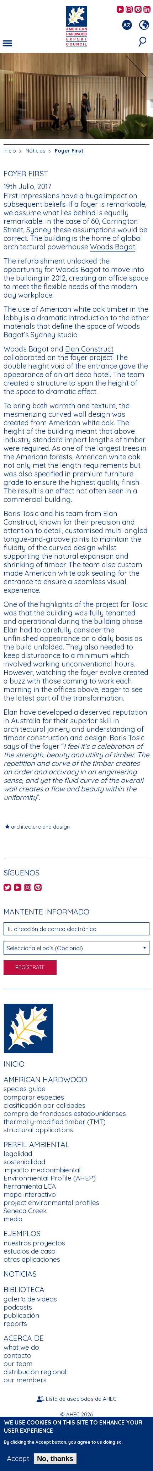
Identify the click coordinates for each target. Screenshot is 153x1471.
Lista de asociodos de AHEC (81, 1398)
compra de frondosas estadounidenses (65, 1113)
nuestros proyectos (34, 1243)
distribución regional (35, 1371)
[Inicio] (28, 1027)
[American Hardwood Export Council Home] (76, 25)
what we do (21, 1347)
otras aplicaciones (32, 1259)
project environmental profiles (51, 1202)
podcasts (18, 1307)
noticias (20, 1273)
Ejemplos (22, 1233)
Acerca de (24, 1338)
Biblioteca (24, 1289)
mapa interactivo (30, 1194)
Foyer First (69, 150)
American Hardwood (45, 1079)
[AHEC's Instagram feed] (129, 9)
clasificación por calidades (44, 1105)
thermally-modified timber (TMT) (55, 1121)
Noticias (36, 150)
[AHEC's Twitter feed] (7, 888)
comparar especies (34, 1097)
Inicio (10, 150)
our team (18, 1363)
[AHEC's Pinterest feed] (138, 9)
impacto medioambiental (42, 1170)
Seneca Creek (25, 1210)
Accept (18, 1458)
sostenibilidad (24, 1161)
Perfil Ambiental (36, 1144)
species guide (25, 1088)
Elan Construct (89, 348)
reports (15, 1323)
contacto (17, 1355)
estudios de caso (30, 1251)
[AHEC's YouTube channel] (120, 9)
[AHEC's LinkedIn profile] (147, 9)
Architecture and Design (40, 826)
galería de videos (30, 1299)
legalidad (18, 1153)
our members (25, 1380)
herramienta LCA (30, 1186)
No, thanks (55, 1458)
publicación (21, 1315)
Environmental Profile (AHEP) (50, 1178)
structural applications (38, 1130)
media (13, 1219)
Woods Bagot (112, 246)
